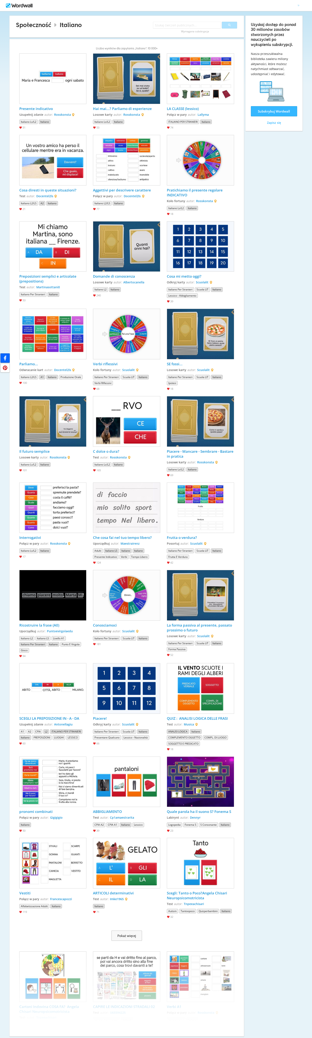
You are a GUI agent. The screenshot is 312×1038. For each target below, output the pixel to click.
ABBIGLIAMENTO (107, 811)
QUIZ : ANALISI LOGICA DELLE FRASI (197, 718)
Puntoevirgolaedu (60, 631)
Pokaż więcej (126, 936)
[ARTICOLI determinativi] (126, 863)
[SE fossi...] (200, 334)
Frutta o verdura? (182, 537)
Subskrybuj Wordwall (274, 111)
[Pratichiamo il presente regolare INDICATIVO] (200, 160)
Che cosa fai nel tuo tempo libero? (122, 537)
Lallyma (203, 115)
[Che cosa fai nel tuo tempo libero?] (126, 508)
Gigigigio (56, 817)
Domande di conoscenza (114, 276)
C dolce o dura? (106, 451)
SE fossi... (175, 363)
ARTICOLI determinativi (113, 893)
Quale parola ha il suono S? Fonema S (199, 811)
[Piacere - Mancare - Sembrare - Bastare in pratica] (200, 421)
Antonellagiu (63, 724)
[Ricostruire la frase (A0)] (53, 595)
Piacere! (100, 718)
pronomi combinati (36, 811)
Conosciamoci (105, 625)
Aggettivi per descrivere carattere (122, 190)
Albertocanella (133, 282)
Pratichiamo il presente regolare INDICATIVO (195, 192)
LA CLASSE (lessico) (183, 108)
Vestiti (25, 893)
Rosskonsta (62, 115)
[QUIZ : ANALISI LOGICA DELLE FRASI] (200, 688)
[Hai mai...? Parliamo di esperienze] (126, 78)
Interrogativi (30, 537)
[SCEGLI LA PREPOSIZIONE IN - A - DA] (53, 688)
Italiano (71, 25)
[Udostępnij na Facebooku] (5, 358)
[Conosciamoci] (126, 595)
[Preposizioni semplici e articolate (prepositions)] (53, 246)
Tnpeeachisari (194, 904)
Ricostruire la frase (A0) (39, 625)
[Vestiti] (53, 863)
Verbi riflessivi (105, 363)
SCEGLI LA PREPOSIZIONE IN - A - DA (49, 718)
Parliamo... (28, 363)
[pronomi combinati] (53, 782)
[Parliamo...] (53, 334)
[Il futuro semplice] (53, 421)
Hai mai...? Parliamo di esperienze (123, 108)
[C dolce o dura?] (126, 421)
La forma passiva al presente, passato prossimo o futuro (200, 628)
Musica (189, 724)
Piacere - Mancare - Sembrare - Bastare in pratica (200, 454)
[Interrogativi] (53, 508)
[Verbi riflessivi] (126, 334)
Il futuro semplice (34, 451)
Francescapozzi (61, 899)
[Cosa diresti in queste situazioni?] (53, 160)
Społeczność (33, 25)
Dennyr (195, 817)
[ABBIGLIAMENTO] (126, 782)
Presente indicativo (36, 108)
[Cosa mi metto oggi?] (200, 246)
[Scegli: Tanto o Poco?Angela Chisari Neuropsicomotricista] (200, 863)
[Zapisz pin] (5, 368)
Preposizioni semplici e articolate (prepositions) (48, 279)
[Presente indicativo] (53, 78)
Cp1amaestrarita (122, 817)
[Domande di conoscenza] (126, 246)
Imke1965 (117, 899)
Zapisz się (274, 123)
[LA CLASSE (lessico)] (200, 78)
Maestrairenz (130, 543)
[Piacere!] (126, 688)
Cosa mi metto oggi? (184, 276)
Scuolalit (202, 282)
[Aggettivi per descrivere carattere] (126, 160)
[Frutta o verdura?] (200, 508)
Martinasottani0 (48, 287)
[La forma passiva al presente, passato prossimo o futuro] (200, 595)
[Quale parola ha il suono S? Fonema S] (200, 782)
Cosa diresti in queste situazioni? (47, 190)
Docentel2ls (44, 196)
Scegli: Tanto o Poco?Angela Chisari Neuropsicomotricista (197, 895)
